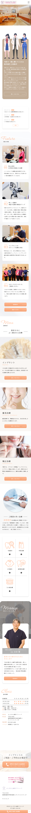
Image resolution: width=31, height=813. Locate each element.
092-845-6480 (12, 722)
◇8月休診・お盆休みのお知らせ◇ (12, 116)
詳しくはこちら (15, 94)
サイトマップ (5, 798)
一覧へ (15, 125)
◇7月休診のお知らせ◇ (10, 121)
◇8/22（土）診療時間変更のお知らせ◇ (14, 112)
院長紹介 (15, 678)
